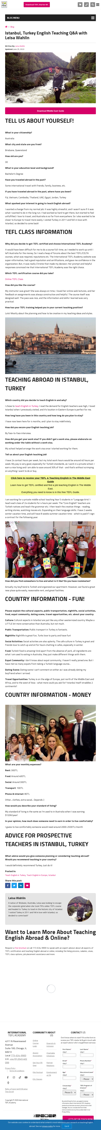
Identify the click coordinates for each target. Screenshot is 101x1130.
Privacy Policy (10, 1068)
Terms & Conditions (16, 1071)
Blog (12, 26)
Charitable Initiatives (51, 1054)
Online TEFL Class (14, 279)
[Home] (6, 26)
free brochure (21, 947)
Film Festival (38, 1072)
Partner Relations (50, 1064)
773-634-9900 (18, 1055)
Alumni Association (37, 1054)
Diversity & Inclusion (51, 1045)
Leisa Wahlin (20, 46)
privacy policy (47, 1126)
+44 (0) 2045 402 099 (16, 1060)
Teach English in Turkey (15, 875)
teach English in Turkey (26, 406)
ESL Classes (37, 1079)
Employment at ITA (52, 1074)
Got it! (67, 1126)
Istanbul (51, 875)
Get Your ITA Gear (37, 1064)
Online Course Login (36, 1043)
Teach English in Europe (37, 875)
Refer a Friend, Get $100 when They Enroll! (16, 1090)
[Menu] (98, 5)
